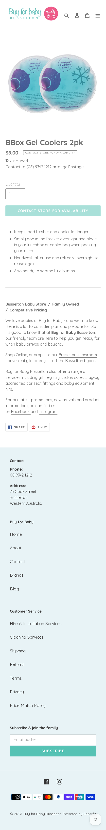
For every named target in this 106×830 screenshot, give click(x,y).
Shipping (18, 650)
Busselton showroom (78, 354)
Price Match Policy (28, 705)
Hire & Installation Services (36, 623)
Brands (16, 575)
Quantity (12, 184)
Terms (16, 678)
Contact (17, 561)
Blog (14, 588)
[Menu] (97, 15)
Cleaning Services (27, 637)
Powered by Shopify (79, 814)
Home (16, 534)
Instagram (48, 411)
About (15, 547)
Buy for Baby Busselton (43, 814)
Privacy (17, 691)
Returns (17, 664)
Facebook (20, 411)
